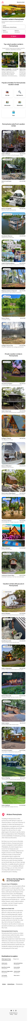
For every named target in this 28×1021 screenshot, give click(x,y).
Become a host (21, 2)
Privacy (11, 1014)
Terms (15, 1014)
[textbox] (7, 32)
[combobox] (13, 27)
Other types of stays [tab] (6, 959)
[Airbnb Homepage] (3, 2)
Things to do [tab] (16, 959)
